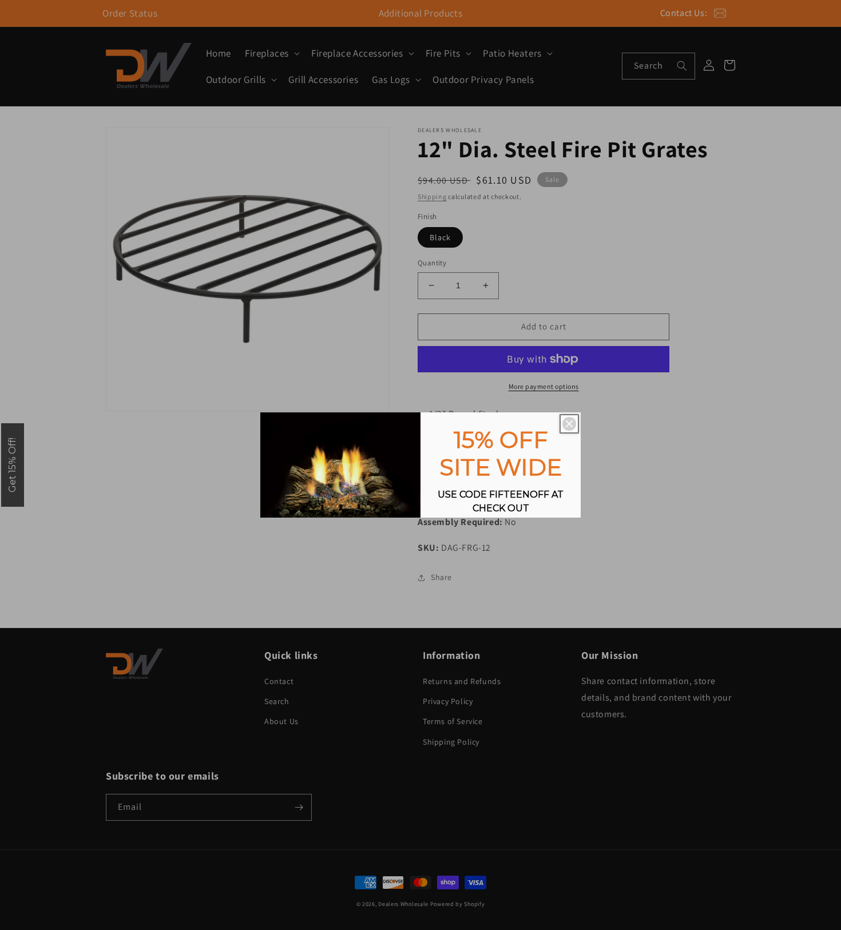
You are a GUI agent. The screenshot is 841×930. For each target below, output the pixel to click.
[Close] (569, 424)
